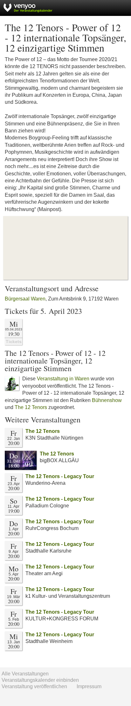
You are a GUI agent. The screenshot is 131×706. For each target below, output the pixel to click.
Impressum (89, 686)
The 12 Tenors (31, 407)
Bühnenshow (107, 400)
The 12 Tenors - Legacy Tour (59, 476)
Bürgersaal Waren (25, 298)
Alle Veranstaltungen (25, 673)
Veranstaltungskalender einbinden (40, 680)
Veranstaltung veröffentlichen (34, 686)
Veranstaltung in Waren (63, 378)
